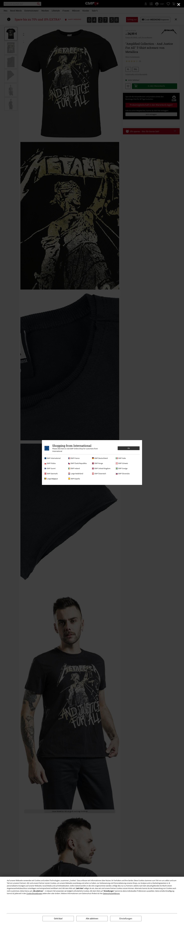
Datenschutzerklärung (111, 893)
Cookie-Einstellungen (34, 893)
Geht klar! (58, 919)
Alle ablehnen (92, 919)
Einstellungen (125, 918)
